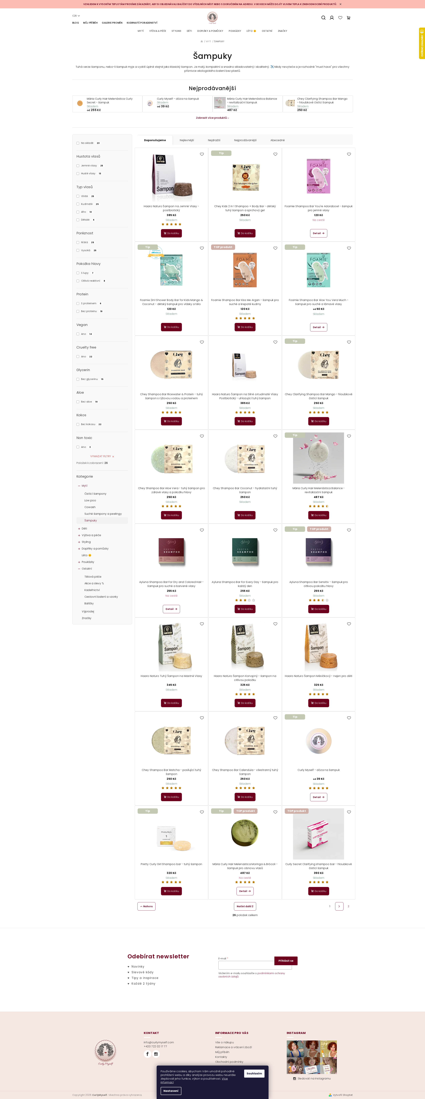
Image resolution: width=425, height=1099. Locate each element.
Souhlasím (254, 1073)
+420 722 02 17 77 (155, 1046)
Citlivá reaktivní (93, 280)
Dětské (87, 219)
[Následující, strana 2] (339, 906)
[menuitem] (140, 31)
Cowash (90, 507)
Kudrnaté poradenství (142, 22)
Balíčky (89, 603)
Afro (86, 212)
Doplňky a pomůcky (95, 549)
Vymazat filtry (100, 456)
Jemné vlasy (92, 165)
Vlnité (87, 196)
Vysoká (88, 250)
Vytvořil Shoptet (343, 1095)
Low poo (90, 500)
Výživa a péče (91, 535)
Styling (86, 542)
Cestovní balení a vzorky (101, 597)
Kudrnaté (90, 204)
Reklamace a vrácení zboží (233, 1047)
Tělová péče (93, 577)
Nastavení (171, 1091)
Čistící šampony (95, 494)
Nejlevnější (187, 140)
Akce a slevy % (94, 583)
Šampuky (90, 520)
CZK (74, 15)
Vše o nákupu (224, 1042)
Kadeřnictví (92, 590)
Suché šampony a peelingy (103, 514)
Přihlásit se (286, 961)
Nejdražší (214, 140)
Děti (84, 528)
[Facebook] (147, 1054)
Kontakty (221, 1057)
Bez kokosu (91, 424)
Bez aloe (89, 401)
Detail (317, 233)
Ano (86, 334)
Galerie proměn (112, 22)
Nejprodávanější (245, 140)
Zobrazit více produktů (211, 118)
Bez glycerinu (92, 379)
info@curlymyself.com (159, 1042)
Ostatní (87, 569)
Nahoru (148, 906)
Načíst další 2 (245, 906)
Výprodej (88, 611)
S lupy (87, 273)
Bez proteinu (92, 311)
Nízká (87, 242)
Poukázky (88, 562)
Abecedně (278, 140)
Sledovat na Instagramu (314, 1078)
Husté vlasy (91, 173)
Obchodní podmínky (229, 1062)
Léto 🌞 (87, 555)
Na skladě (90, 143)
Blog (75, 22)
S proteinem (91, 303)
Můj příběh (90, 22)
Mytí (85, 486)
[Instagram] (156, 1054)
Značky (87, 618)
